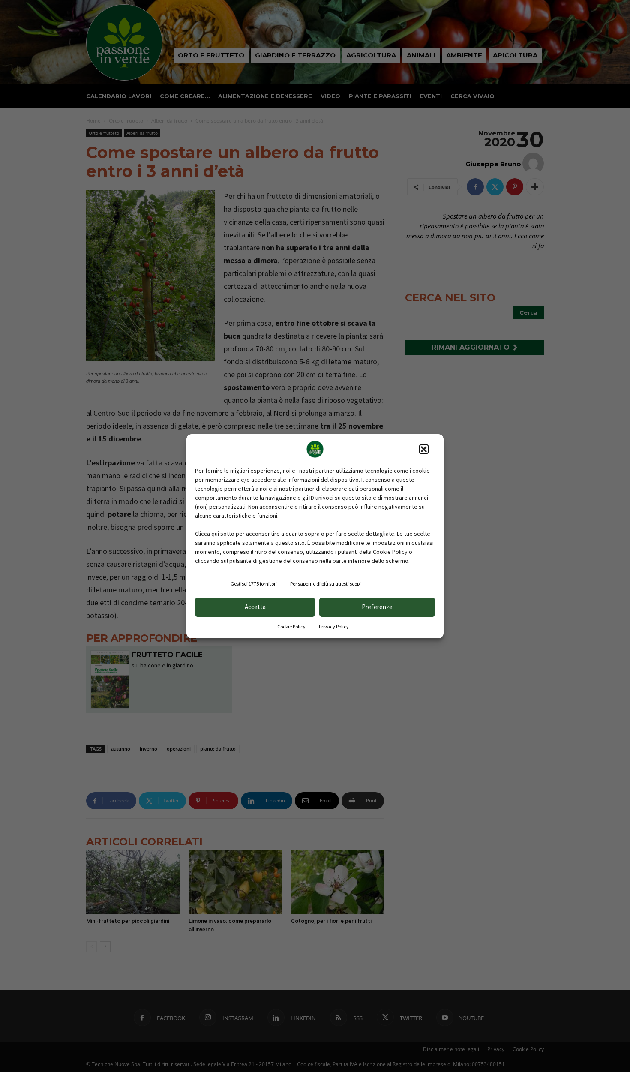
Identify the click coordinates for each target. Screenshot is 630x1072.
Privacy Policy (334, 626)
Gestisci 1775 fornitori (254, 583)
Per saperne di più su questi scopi (325, 583)
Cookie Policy (291, 626)
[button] (424, 449)
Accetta (255, 607)
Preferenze (377, 607)
